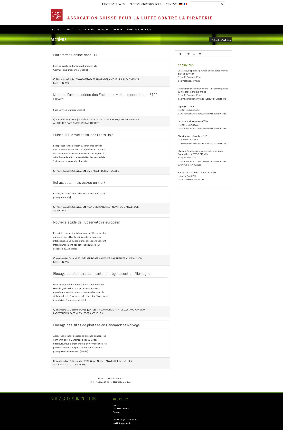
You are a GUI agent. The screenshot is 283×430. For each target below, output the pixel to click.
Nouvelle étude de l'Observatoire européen (86, 222)
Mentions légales (113, 4)
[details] (84, 69)
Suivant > (123, 382)
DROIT (70, 29)
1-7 (105, 382)
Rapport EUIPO (186, 106)
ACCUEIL (56, 29)
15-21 (113, 382)
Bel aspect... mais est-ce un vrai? (79, 182)
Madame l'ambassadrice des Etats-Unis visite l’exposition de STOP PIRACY (105, 96)
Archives (226, 39)
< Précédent (99, 382)
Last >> (130, 382)
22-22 (117, 382)
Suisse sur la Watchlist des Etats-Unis (83, 134)
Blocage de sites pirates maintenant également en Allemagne (101, 273)
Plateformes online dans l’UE (75, 54)
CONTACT (172, 4)
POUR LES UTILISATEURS (93, 29)
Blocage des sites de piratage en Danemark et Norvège (96, 324)
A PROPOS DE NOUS (139, 29)
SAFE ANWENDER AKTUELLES (103, 170)
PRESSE (117, 29)
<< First (91, 382)
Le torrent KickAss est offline (193, 121)
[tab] (180, 53)
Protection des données (145, 4)
